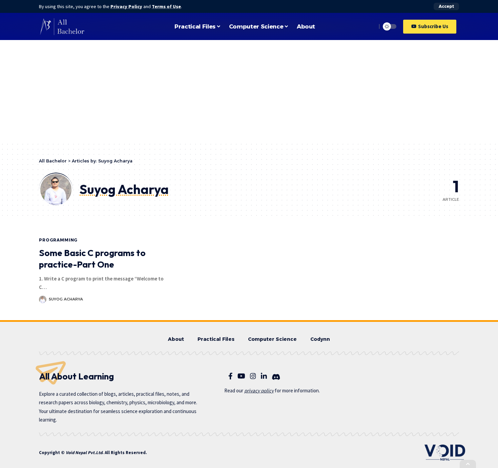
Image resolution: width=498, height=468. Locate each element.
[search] (370, 26)
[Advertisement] (249, 90)
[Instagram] (253, 376)
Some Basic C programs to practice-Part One (92, 258)
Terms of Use (166, 6)
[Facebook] (230, 376)
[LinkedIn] (263, 376)
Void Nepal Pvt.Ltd (84, 452)
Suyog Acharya (66, 299)
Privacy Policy (126, 6)
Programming (58, 239)
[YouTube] (241, 376)
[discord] (276, 377)
